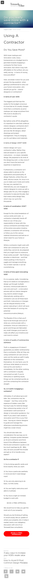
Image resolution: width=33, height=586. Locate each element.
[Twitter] (11, 571)
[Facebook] (6, 571)
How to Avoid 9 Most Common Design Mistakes (16, 562)
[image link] (17, 5)
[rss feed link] (6, 576)
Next (5, 558)
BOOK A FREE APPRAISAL (16, 533)
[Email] (23, 571)
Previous (6, 550)
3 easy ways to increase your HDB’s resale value (14, 554)
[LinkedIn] (17, 571)
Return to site (8, 567)
